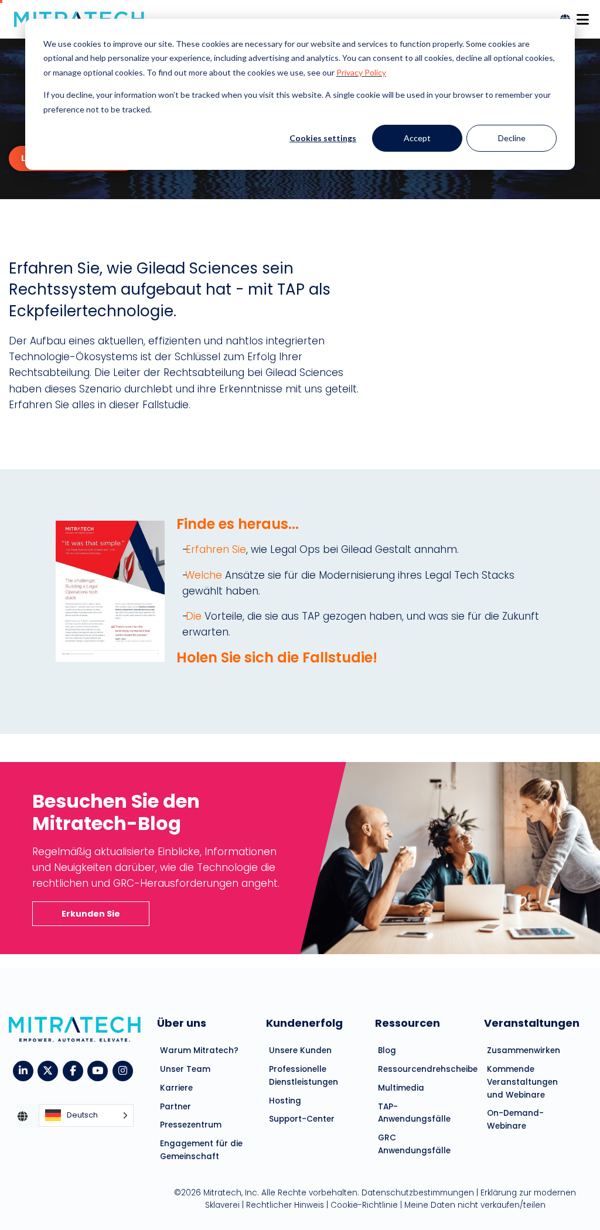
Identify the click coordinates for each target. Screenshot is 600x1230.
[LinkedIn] (25, 1070)
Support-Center (302, 1119)
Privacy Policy (361, 72)
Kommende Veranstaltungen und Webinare (522, 1082)
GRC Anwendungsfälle (414, 1144)
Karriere (176, 1088)
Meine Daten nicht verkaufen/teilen (475, 1205)
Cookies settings (322, 138)
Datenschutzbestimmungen (418, 1192)
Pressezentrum (190, 1124)
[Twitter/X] (50, 1070)
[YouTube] (99, 1070)
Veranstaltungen (531, 1023)
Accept (417, 138)
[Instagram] (125, 1070)
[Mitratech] (582, 16)
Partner (175, 1106)
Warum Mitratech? (199, 1050)
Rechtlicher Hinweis (285, 1205)
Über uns (181, 1023)
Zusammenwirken (523, 1050)
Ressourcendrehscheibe (422, 1069)
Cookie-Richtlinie (364, 1205)
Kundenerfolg (304, 1023)
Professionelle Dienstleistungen (303, 1076)
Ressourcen (407, 1023)
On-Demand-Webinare (515, 1120)
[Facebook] (75, 1070)
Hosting (285, 1100)
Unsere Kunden (300, 1050)
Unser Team (185, 1069)
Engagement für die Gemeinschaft (201, 1150)
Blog (387, 1050)
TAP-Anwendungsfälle (414, 1113)
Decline (512, 138)
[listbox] (86, 1116)
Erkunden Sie (91, 914)
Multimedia (401, 1088)
